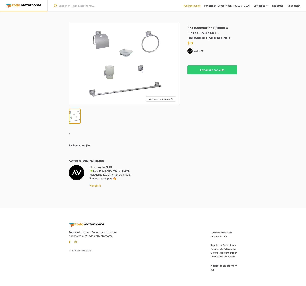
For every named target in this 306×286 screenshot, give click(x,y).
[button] (124, 63)
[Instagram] (74, 241)
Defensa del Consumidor (224, 252)
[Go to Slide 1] (75, 116)
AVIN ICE (198, 51)
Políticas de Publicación (223, 249)
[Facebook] (70, 241)
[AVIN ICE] (76, 172)
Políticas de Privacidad (223, 256)
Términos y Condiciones (223, 245)
